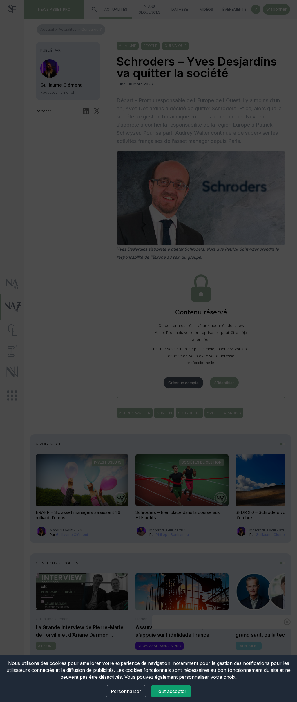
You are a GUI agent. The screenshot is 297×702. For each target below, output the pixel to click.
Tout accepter (170, 691)
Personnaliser (126, 691)
